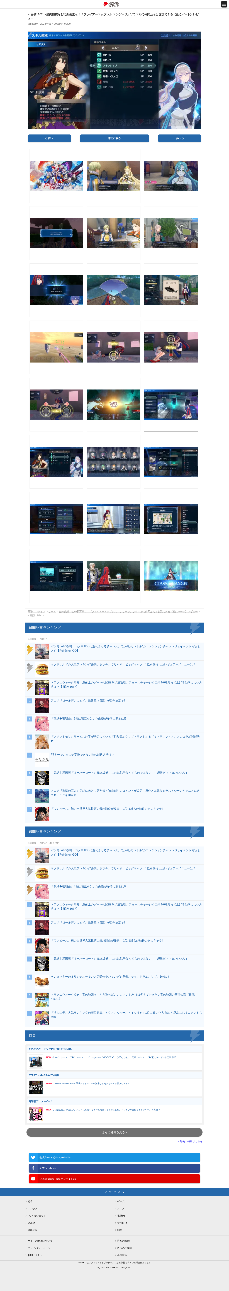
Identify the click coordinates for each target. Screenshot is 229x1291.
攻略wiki (32, 1229)
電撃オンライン (36, 611)
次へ (178, 138)
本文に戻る (114, 138)
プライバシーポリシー (40, 1248)
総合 (30, 1201)
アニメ (121, 1208)
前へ (50, 138)
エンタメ (33, 1208)
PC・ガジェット (37, 1215)
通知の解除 (123, 1240)
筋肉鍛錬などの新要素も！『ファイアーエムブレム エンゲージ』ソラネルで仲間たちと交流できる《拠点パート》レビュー (128, 611)
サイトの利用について (40, 1240)
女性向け (122, 1222)
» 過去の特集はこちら (190, 1141)
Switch (31, 1222)
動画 (119, 1229)
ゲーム (52, 611)
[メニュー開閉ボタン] (224, 4)
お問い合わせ (35, 1255)
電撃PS (121, 1215)
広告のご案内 (124, 1248)
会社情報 (122, 1255)
